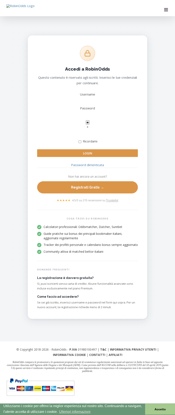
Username (87, 94)
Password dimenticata (87, 165)
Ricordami (89, 141)
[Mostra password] (87, 122)
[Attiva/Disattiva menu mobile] (166, 9)
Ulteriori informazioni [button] (74, 412)
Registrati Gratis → (87, 187)
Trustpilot (112, 200)
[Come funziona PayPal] (40, 378)
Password (87, 108)
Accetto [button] (160, 409)
